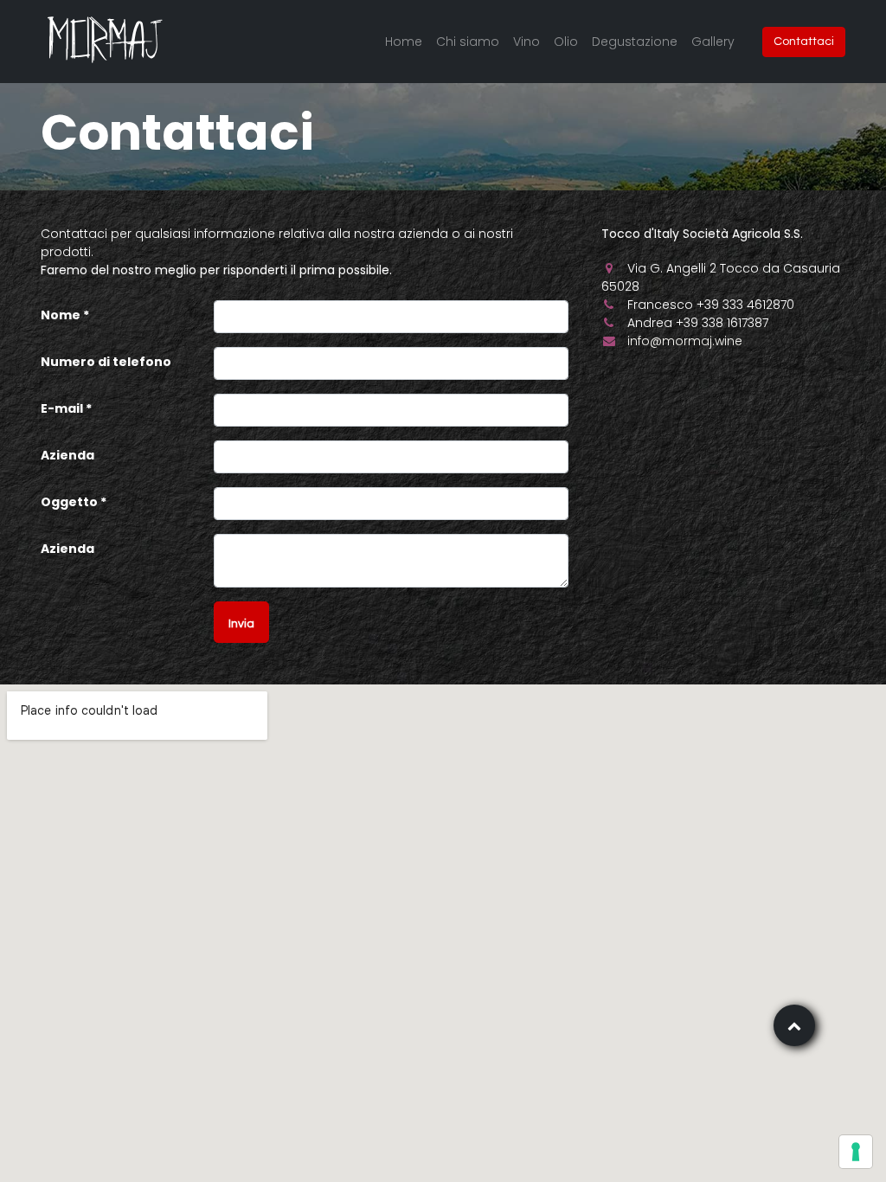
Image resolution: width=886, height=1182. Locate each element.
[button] (241, 622)
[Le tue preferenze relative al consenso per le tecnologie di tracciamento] (855, 1151)
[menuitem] (403, 42)
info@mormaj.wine (684, 341)
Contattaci (804, 41)
